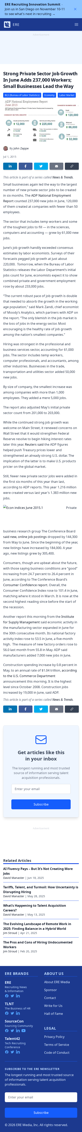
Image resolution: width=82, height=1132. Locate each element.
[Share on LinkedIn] (10, 166)
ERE (8, 982)
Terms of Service (56, 1044)
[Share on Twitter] (41, 166)
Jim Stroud (10, 933)
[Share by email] (56, 166)
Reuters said (34, 444)
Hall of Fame (53, 1013)
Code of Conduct (56, 1052)
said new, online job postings (25, 537)
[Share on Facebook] (26, 166)
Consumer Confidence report (25, 585)
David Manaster (13, 878)
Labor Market (66, 95)
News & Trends (62, 177)
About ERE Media (57, 982)
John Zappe (21, 148)
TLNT (9, 1003)
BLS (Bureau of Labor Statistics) (22, 95)
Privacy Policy (54, 1037)
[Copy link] (72, 166)
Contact (50, 998)
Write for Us (53, 1006)
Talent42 (12, 1038)
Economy (49, 95)
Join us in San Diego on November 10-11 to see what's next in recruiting (35, 9)
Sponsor (50, 990)
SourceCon (14, 1021)
